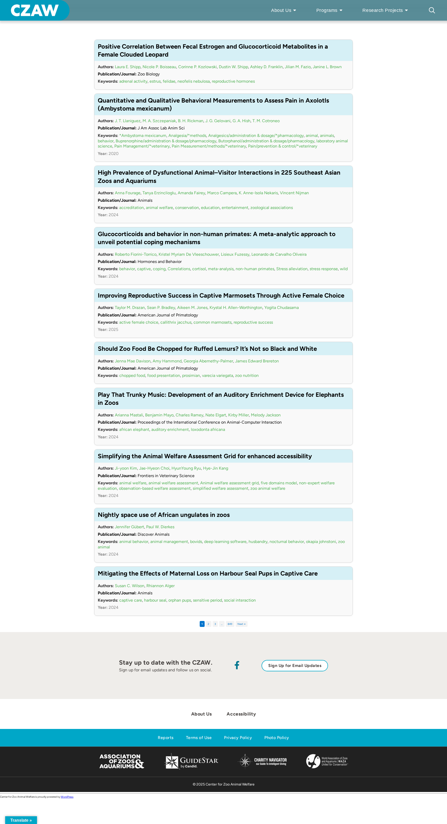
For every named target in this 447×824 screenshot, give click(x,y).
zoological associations (271, 207)
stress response (324, 268)
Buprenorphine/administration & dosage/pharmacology (166, 140)
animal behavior (133, 541)
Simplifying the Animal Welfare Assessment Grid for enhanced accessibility (205, 456)
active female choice (138, 322)
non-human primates (255, 268)
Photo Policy (276, 737)
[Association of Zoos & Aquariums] (121, 769)
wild (344, 268)
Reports (165, 737)
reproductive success (253, 322)
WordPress (67, 796)
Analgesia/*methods (187, 135)
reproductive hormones (233, 81)
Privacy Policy (238, 737)
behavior (106, 140)
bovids (196, 541)
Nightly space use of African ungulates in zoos (164, 514)
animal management (169, 541)
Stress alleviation (292, 268)
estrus (155, 81)
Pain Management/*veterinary (142, 146)
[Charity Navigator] (262, 768)
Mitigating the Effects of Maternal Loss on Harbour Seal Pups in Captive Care (208, 573)
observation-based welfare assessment (155, 488)
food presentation (163, 375)
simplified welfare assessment (220, 488)
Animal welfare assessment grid (229, 482)
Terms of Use (199, 737)
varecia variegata (217, 375)
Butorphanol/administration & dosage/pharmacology (266, 140)
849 (230, 624)
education (210, 207)
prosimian (191, 375)
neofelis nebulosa (193, 81)
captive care (130, 600)
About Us (281, 10)
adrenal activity (133, 81)
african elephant (134, 429)
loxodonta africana (208, 429)
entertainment (235, 207)
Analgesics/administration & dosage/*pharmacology (256, 135)
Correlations (179, 268)
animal (312, 135)
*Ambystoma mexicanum (142, 135)
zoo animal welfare (267, 488)
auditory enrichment (170, 429)
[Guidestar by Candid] (191, 769)
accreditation (131, 207)
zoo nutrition (247, 375)
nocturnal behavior (287, 541)
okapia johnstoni (321, 541)
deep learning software (225, 541)
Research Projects (382, 10)
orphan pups (179, 600)
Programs (327, 10)
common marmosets (212, 322)
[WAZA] (327, 769)
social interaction (240, 600)
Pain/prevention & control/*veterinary (282, 146)
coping (159, 268)
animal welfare (159, 207)
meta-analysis (221, 268)
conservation (187, 207)
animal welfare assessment (173, 482)
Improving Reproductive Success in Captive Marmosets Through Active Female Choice (221, 295)
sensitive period (207, 600)
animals (327, 135)
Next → (241, 624)
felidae (169, 81)
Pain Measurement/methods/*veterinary (209, 146)
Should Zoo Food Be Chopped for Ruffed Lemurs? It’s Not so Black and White (207, 348)
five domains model (279, 482)
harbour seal (155, 600)
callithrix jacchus (175, 322)
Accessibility (241, 714)
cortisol (199, 268)
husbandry (258, 541)
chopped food (132, 375)
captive (144, 268)
